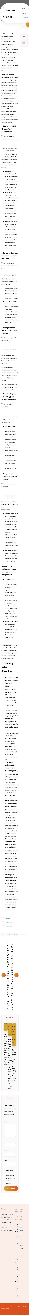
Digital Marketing (17, 1224)
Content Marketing (17, 1273)
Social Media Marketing (17, 1238)
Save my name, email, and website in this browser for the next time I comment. (10, 1176)
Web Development (17, 1253)
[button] (4, 934)
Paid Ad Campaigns (17, 1288)
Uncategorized (9, 926)
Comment (7, 1122)
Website (6, 1160)
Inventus (8, 918)
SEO (17, 1263)
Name (6, 1141)
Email (6, 1150)
